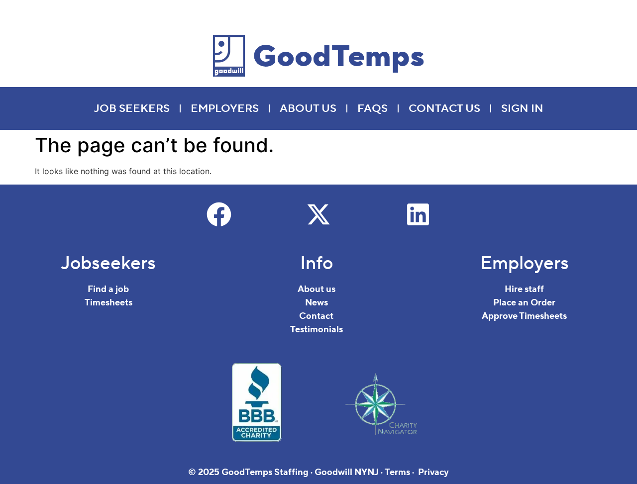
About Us (308, 108)
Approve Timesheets (524, 316)
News (316, 302)
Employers (225, 108)
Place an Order (524, 302)
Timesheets (108, 302)
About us (316, 289)
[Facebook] (219, 214)
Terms (397, 472)
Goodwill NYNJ (347, 472)
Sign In (522, 108)
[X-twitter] (318, 214)
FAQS (372, 108)
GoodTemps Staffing (265, 472)
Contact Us (444, 108)
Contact (316, 316)
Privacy (433, 472)
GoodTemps (339, 57)
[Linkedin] (418, 214)
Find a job (108, 289)
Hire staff (524, 289)
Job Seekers (132, 108)
